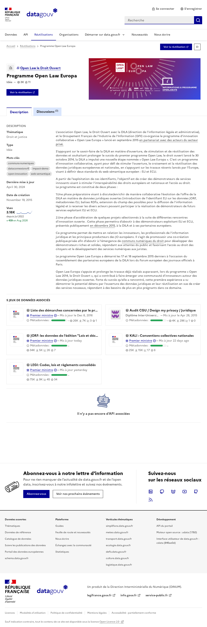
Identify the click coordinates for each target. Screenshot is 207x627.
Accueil (10, 46)
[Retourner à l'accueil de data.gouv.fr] (42, 14)
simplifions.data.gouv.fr (119, 526)
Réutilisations (43, 35)
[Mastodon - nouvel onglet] (162, 492)
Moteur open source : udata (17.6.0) (176, 532)
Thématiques (12, 526)
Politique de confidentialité (66, 613)
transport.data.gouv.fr (119, 539)
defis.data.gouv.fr (116, 552)
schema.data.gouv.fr (17, 558)
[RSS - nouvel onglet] (151, 500)
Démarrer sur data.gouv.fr (102, 35)
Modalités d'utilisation (32, 613)
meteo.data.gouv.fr (117, 532)
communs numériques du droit (143, 241)
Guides (59, 526)
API (25, 35)
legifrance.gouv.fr (99, 595)
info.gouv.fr (128, 595)
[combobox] (163, 20)
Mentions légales (97, 613)
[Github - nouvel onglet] (196, 492)
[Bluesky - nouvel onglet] (173, 492)
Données (11, 35)
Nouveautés (140, 35)
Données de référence (18, 532)
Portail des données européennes (24, 552)
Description (19, 112)
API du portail (164, 526)
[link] (163, 9)
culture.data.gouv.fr (117, 558)
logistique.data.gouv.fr (119, 565)
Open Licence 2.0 (109, 622)
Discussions (47, 111)
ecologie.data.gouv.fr (118, 545)
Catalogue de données (18, 539)
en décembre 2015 (102, 226)
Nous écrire (162, 35)
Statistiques (62, 552)
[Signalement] (197, 47)
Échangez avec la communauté (73, 545)
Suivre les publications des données (25, 545)
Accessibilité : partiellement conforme (134, 613)
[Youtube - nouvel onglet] (185, 492)
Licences (10, 613)
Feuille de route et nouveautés (72, 532)
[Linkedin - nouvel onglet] (151, 492)
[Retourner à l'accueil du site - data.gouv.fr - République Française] (52, 591)
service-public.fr (157, 595)
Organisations (68, 35)
